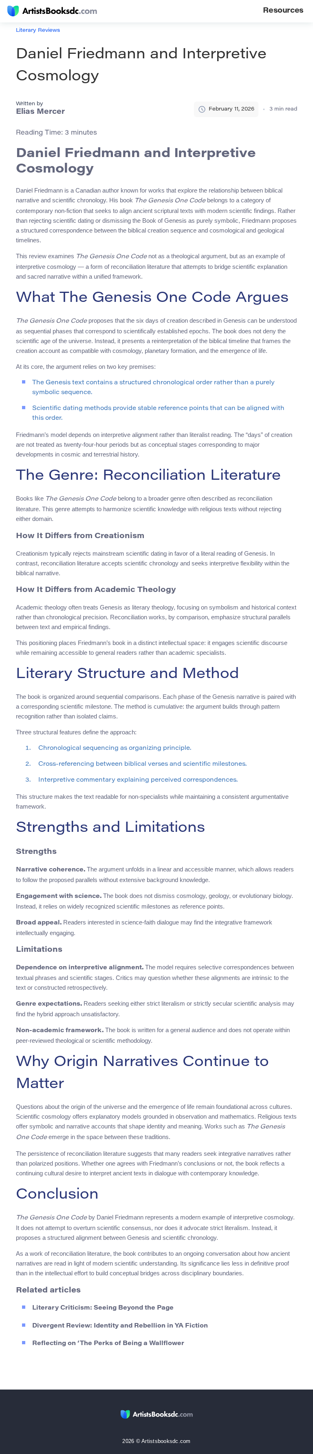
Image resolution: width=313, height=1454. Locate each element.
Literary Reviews (38, 30)
